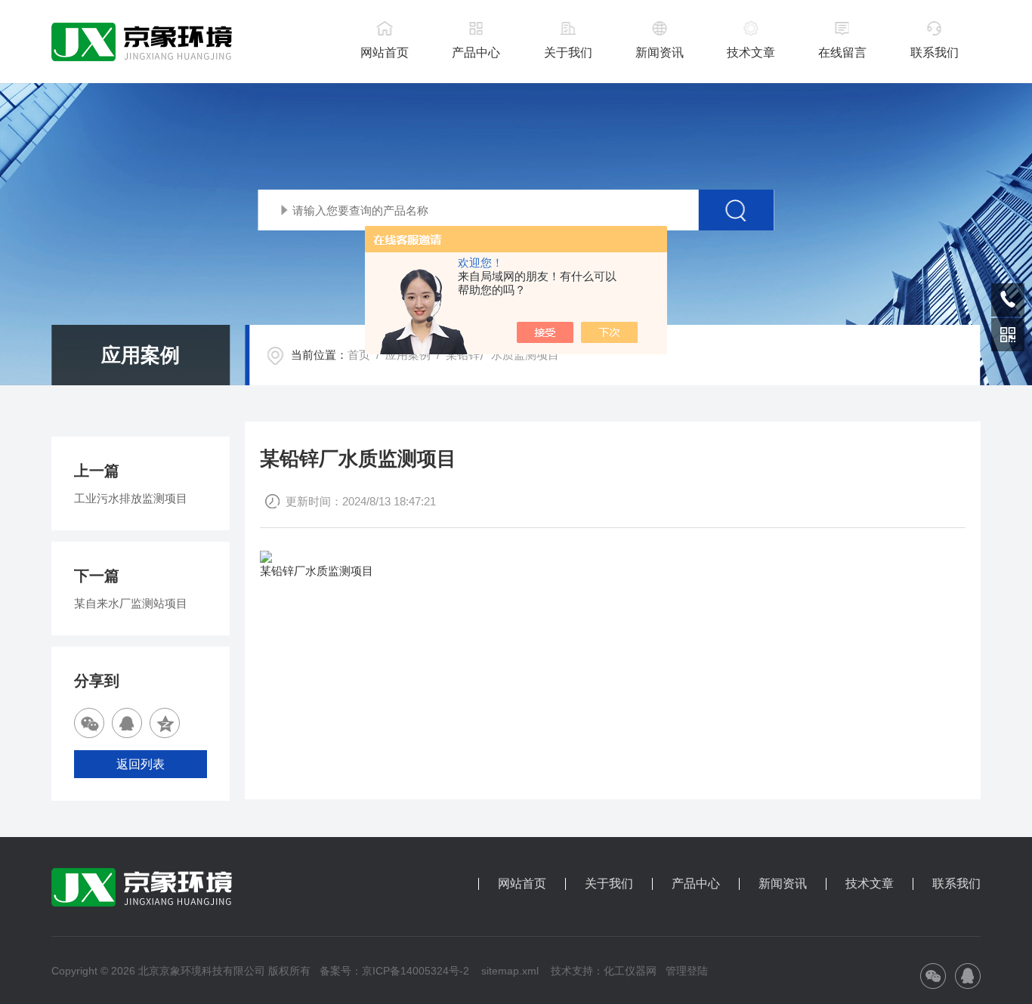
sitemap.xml (510, 971)
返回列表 (140, 764)
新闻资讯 (659, 52)
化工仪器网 (630, 971)
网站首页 (384, 52)
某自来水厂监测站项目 (130, 603)
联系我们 (934, 52)
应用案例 (408, 354)
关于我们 (568, 52)
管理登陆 (687, 971)
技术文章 (751, 52)
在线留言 (842, 52)
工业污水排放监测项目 (130, 498)
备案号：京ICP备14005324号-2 (394, 971)
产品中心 (476, 52)
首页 (359, 354)
